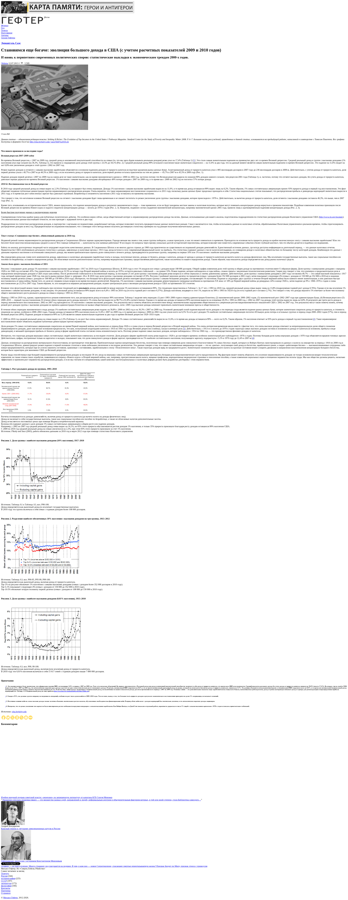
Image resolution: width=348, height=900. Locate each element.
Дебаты (4, 63)
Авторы (4, 35)
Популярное (6, 33)
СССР (4, 881)
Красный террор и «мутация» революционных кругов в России (30, 828)
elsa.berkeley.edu (19, 711)
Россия (4, 876)
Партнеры (5, 891)
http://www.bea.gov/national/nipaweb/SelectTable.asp (71, 691)
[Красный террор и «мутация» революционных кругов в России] (16, 859)
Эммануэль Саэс (11, 43)
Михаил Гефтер (10, 897)
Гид (2, 28)
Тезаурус (5, 873)
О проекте (6, 893)
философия (6, 886)
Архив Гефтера (8, 38)
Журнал (4, 25)
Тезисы (4, 30)
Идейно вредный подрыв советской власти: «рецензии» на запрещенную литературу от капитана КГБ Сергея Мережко (56, 797)
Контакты (5, 888)
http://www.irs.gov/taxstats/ (331, 217)
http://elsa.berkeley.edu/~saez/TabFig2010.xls (49, 142)
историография (8, 878)
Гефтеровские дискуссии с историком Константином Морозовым (31, 861)
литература (6, 883)
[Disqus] (174, 762)
